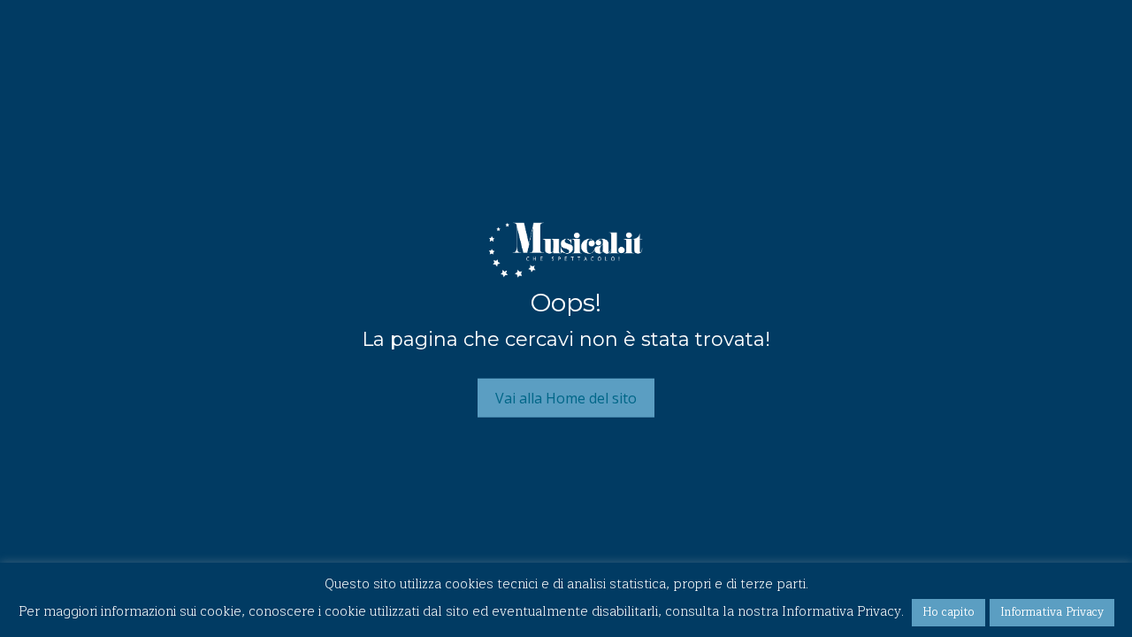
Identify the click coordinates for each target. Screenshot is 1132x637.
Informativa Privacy (1052, 612)
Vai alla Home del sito (566, 397)
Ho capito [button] (948, 612)
